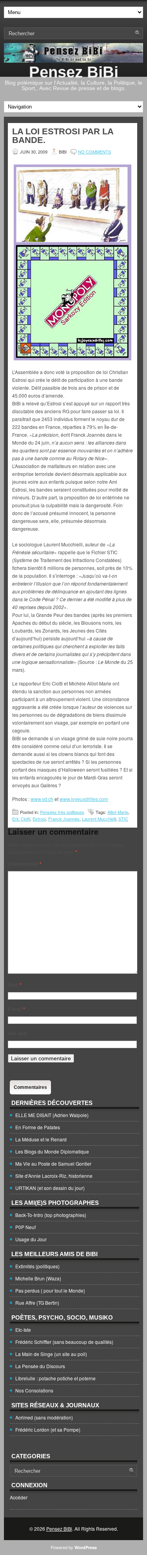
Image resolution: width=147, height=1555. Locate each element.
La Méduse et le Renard (41, 1139)
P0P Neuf (25, 1227)
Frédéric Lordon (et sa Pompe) (47, 1429)
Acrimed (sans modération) (44, 1417)
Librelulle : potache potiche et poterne (55, 1378)
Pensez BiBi (73, 72)
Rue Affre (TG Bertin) (37, 1302)
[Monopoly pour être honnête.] (72, 263)
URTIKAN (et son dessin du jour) (50, 1187)
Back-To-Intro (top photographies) (50, 1214)
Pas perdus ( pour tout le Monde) (50, 1290)
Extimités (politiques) (37, 1266)
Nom (15, 984)
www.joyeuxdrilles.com (84, 799)
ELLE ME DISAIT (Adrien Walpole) (52, 1115)
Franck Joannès (64, 818)
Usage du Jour (31, 1239)
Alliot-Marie (117, 812)
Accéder (18, 1497)
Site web (17, 1033)
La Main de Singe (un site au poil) (51, 1354)
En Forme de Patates (37, 1127)
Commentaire (25, 863)
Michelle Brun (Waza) (38, 1278)
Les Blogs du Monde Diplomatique (52, 1151)
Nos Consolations (34, 1390)
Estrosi (39, 818)
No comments (94, 151)
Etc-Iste (23, 1329)
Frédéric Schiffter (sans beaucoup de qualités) (64, 1341)
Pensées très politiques (62, 812)
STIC (123, 818)
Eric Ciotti (21, 818)
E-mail (16, 1009)
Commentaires (30, 1087)
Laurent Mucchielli (99, 818)
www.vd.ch (42, 799)
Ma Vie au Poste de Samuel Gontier (53, 1163)
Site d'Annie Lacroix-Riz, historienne (54, 1175)
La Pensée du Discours (40, 1366)
